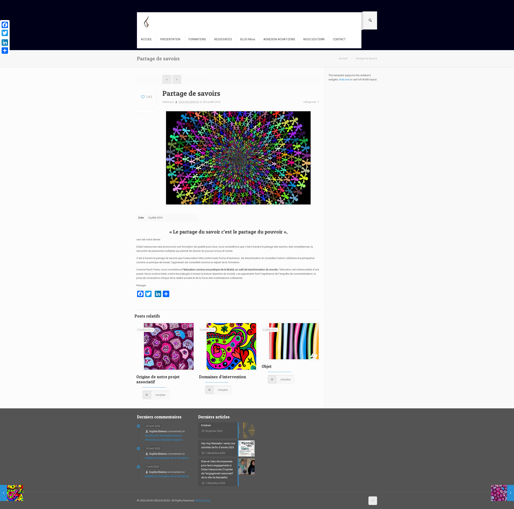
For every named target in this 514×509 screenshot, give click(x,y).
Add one (344, 79)
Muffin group (202, 500)
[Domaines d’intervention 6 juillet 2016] (11, 493)
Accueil (343, 58)
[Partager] (5, 51)
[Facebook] (5, 25)
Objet (267, 366)
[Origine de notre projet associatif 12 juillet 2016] (502, 493)
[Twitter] (5, 33)
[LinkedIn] (5, 42)
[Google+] (5, 37)
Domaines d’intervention (222, 376)
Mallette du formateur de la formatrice (167, 457)
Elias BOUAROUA (189, 101)
